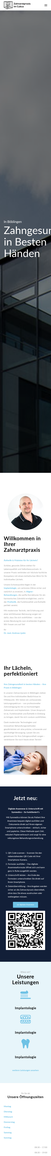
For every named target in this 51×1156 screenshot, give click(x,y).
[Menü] (45, 5)
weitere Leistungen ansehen (25, 1070)
